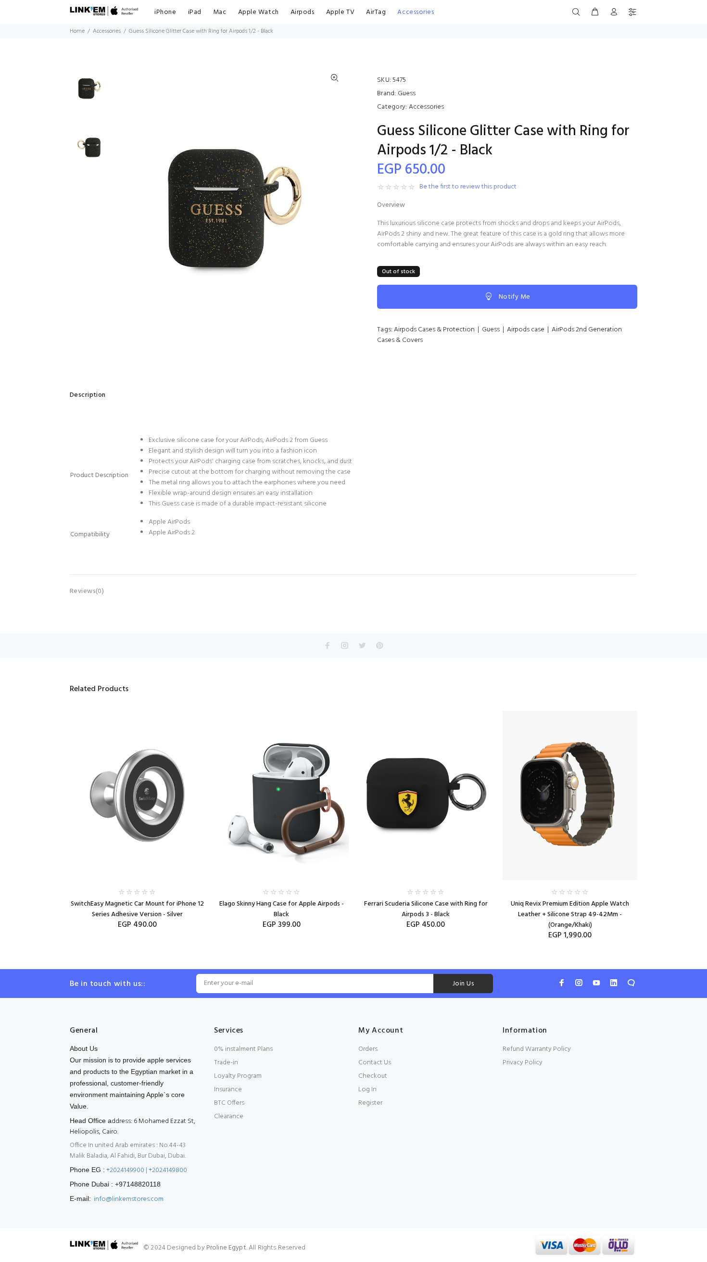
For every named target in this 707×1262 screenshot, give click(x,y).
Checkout (372, 1076)
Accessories (415, 12)
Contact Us (374, 1062)
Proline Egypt (226, 1247)
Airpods (302, 12)
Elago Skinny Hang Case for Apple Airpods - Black (281, 909)
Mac (220, 12)
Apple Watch (258, 12)
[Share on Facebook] (327, 645)
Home (77, 31)
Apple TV (340, 12)
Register (370, 1103)
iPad (195, 12)
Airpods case (525, 329)
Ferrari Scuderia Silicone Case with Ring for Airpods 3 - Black (426, 909)
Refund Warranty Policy (537, 1049)
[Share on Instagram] (345, 645)
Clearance (228, 1116)
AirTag (376, 12)
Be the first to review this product (468, 187)
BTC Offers (229, 1103)
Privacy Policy (523, 1062)
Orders (368, 1049)
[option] (89, 93)
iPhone (165, 12)
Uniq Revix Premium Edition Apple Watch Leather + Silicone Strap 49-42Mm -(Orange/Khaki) (570, 914)
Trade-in (226, 1062)
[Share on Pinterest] (379, 645)
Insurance (228, 1089)
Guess (407, 93)
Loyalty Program (238, 1076)
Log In (367, 1089)
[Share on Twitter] (362, 645)
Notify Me (514, 297)
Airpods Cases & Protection (434, 329)
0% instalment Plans (243, 1049)
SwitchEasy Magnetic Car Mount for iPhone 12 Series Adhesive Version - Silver (137, 909)
